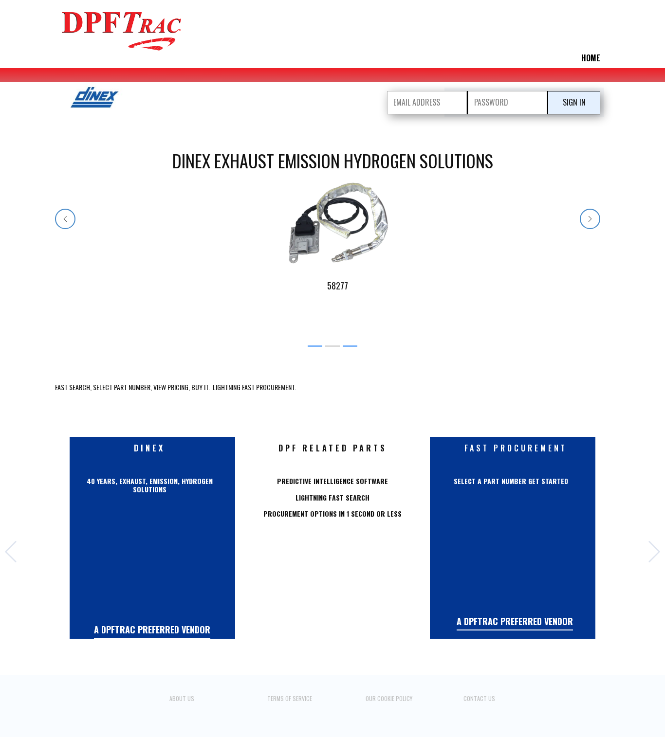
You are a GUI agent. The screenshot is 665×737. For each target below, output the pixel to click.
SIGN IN (574, 102)
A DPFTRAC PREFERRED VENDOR (152, 629)
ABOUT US (181, 698)
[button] (65, 219)
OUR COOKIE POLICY (389, 698)
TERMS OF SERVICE (289, 698)
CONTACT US (479, 698)
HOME (590, 58)
